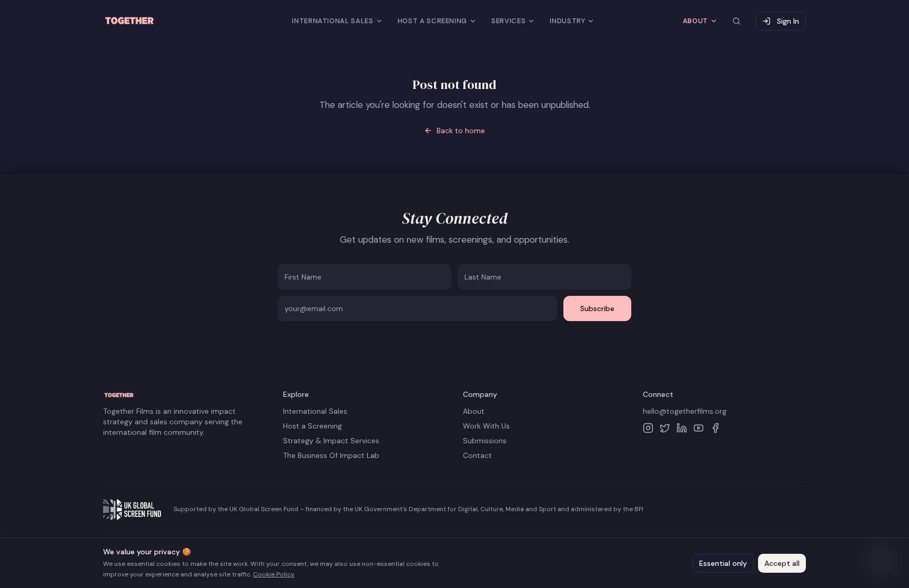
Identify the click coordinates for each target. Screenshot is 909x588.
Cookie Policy (274, 574)
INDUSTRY (567, 20)
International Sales (315, 411)
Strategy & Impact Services (331, 440)
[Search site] (736, 21)
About (473, 411)
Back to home (461, 130)
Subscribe (597, 308)
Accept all (782, 563)
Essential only (723, 563)
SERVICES (508, 20)
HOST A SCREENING (432, 20)
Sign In (788, 21)
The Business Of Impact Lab (331, 455)
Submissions (485, 440)
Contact (477, 455)
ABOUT (695, 20)
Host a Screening (312, 426)
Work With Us (486, 426)
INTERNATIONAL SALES (332, 20)
